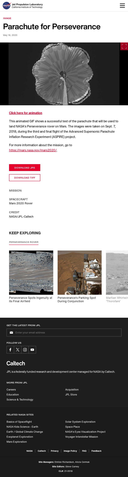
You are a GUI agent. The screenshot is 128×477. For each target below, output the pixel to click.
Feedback (96, 450)
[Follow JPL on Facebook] (10, 349)
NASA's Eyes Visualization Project (85, 432)
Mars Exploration (17, 442)
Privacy (55, 450)
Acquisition (72, 389)
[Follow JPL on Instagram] (25, 349)
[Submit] (11, 332)
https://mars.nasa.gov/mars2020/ (33, 150)
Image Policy (70, 450)
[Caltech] (16, 363)
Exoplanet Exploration (20, 437)
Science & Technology (20, 399)
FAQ (84, 450)
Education (13, 394)
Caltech (42, 450)
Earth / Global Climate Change (25, 432)
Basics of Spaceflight (19, 422)
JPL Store (71, 394)
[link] (64, 73)
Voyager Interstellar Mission (81, 437)
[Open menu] (122, 6)
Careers (11, 389)
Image (7, 18)
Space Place (72, 427)
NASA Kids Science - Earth (22, 427)
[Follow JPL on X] (17, 349)
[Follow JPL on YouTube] (32, 349)
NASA (30, 450)
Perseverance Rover (23, 242)
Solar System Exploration (80, 422)
